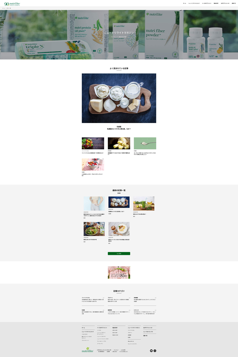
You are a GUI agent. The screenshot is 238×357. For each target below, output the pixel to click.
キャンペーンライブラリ (132, 343)
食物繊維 (129, 335)
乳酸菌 (129, 337)
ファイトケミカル (131, 330)
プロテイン (130, 332)
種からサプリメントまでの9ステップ (86, 337)
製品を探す (216, 3)
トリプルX (99, 330)
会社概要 (108, 351)
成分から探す (115, 332)
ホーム (184, 3)
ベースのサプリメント (206, 3)
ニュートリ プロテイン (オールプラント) (101, 333)
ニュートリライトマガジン (134, 327)
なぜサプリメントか (147, 327)
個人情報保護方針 (101, 351)
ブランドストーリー (85, 340)
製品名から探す (115, 335)
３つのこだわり (84, 334)
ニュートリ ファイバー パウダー (103, 338)
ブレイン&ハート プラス (101, 341)
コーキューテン (100, 343)
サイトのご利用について (123, 351)
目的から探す (115, 330)
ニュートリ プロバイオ (101, 336)
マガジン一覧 (8, 8)
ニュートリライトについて (194, 3)
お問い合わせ (114, 351)
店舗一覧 (145, 335)
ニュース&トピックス (148, 331)
